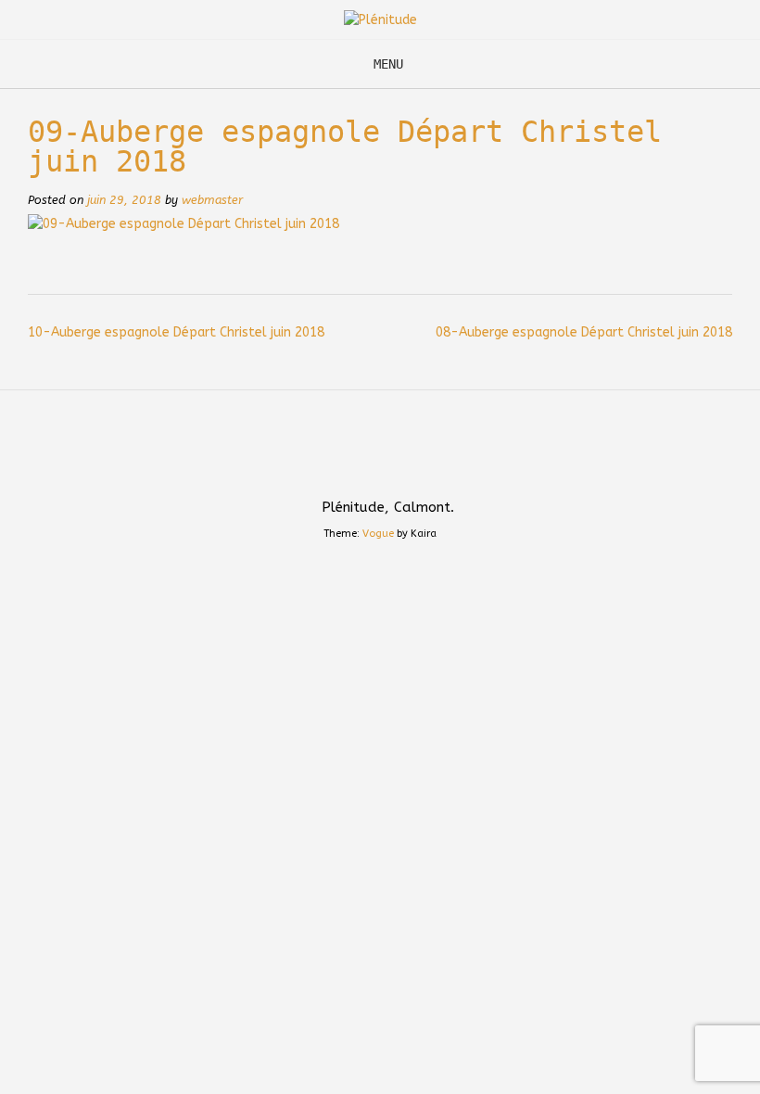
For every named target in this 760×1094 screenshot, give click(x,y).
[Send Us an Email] (352, 467)
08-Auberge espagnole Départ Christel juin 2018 (584, 332)
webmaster (212, 200)
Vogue (378, 534)
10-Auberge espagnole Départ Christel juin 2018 (176, 332)
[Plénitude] (380, 20)
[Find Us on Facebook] (408, 467)
